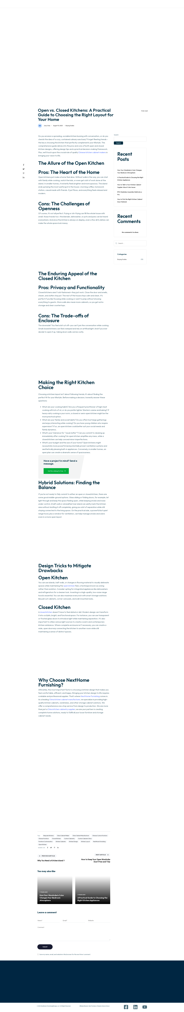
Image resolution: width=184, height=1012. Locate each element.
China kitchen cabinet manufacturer (64, 699)
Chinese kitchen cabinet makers (92, 152)
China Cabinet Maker (63, 835)
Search (116, 135)
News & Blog (97, 989)
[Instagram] (141, 3)
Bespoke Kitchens (49, 835)
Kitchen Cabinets (61, 841)
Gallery (68, 10)
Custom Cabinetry (69, 838)
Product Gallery (99, 977)
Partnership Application (119, 989)
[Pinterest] (135, 3)
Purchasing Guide (116, 973)
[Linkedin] (121, 3)
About (59, 10)
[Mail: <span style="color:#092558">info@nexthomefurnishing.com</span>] (73, 2)
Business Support (116, 977)
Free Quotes (55, 4)
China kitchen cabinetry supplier (61, 709)
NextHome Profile (99, 973)
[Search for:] (130, 243)
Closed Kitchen (56, 838)
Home (53, 10)
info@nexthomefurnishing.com (141, 985)
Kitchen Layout (85, 841)
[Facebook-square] (114, 3)
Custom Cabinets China (85, 838)
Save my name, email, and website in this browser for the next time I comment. (65, 954)
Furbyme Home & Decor (103, 1006)
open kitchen (69, 586)
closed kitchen (46, 612)
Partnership (104, 10)
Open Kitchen (42, 844)
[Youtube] (128, 3)
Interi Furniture (92, 1006)
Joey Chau (47, 125)
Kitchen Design (73, 841)
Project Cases (97, 981)
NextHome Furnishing (90, 696)
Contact (115, 10)
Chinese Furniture (44, 838)
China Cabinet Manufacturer (81, 835)
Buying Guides (70, 125)
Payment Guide (116, 981)
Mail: (73, 5)
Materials (79, 10)
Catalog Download (42, 4)
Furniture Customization (45, 841)
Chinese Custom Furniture (99, 835)
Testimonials (91, 10)
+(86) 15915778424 (136, 976)
